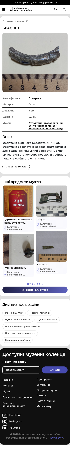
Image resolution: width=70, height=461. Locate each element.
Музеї (6, 391)
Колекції (7, 385)
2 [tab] (31, 284)
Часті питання (46, 401)
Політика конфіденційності (13, 404)
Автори (41, 395)
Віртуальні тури (47, 390)
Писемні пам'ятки (39, 313)
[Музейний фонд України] (20, 9)
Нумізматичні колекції (17, 319)
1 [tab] (28, 284)
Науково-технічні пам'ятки (20, 333)
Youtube (14, 428)
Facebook (15, 415)
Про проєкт (44, 379)
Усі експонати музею (35, 289)
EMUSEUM (56, 437)
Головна (7, 379)
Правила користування (17, 397)
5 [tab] (42, 284)
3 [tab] (35, 284)
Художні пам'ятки (47, 319)
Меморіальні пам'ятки (17, 340)
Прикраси (34, 98)
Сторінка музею (16, 166)
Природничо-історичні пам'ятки (22, 326)
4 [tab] (38, 284)
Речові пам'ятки (14, 313)
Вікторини (43, 385)
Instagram (15, 421)
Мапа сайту (44, 406)
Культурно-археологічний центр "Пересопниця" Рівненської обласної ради (45, 126)
